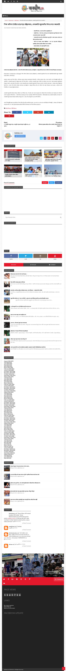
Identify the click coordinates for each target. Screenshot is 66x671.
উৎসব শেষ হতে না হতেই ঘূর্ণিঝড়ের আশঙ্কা (53, 176)
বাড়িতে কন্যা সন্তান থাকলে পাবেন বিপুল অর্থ (18, 339)
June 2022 (6, 425)
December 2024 (8, 387)
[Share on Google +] (38, 112)
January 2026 (7, 370)
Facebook (58, 182)
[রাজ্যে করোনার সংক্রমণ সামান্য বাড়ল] (33, 565)
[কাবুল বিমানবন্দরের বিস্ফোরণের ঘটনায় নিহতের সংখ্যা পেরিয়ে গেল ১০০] (53, 565)
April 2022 (6, 428)
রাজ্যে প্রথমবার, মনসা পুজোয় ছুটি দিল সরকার (41, 45)
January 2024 (7, 401)
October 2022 (7, 420)
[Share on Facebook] (17, 112)
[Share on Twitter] (27, 112)
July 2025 (6, 378)
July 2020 (6, 455)
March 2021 (7, 445)
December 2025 (8, 371)
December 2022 (8, 418)
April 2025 (6, 381)
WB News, (24, 27)
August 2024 (7, 392)
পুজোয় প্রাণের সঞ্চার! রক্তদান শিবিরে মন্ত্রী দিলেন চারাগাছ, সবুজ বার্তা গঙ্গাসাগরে (53, 160)
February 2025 (7, 384)
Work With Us (7, 606)
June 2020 (6, 456)
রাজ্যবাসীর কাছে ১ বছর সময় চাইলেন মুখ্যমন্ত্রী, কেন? (43, 30)
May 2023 (6, 411)
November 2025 (8, 372)
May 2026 (6, 365)
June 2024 (6, 394)
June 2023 (6, 410)
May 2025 (6, 380)
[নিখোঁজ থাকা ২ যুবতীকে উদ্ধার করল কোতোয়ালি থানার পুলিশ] (12, 565)
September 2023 (8, 406)
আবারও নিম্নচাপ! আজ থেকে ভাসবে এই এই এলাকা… (20, 466)
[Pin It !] (9, 116)
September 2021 (8, 437)
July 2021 (6, 440)
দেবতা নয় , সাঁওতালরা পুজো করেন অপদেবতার (19, 322)
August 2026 (7, 361)
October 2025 (7, 374)
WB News (17, 20)
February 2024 (7, 400)
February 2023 (7, 415)
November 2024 (8, 388)
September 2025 (8, 375)
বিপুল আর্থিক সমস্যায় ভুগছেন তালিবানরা (18, 282)
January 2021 (7, 447)
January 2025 (7, 385)
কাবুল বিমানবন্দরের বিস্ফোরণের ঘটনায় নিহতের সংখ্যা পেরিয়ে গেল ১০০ (53, 573)
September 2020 (8, 453)
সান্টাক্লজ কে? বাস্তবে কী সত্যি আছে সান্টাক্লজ (19, 331)
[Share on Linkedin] (49, 112)
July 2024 (6, 393)
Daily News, (18, 27)
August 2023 (7, 407)
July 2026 (6, 362)
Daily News (11, 20)
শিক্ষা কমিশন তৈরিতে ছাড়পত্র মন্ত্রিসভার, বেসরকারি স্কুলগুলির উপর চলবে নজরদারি (32, 24)
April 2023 (6, 413)
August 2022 (7, 423)
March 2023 (7, 414)
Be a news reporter (9, 605)
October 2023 (7, 405)
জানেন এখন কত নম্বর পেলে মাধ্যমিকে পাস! (18, 314)
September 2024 (8, 391)
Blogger (45, 182)
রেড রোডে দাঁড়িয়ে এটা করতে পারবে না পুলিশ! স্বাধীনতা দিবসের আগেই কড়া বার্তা (24, 474)
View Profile (21, 136)
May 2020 (6, 458)
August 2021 (7, 438)
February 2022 (7, 431)
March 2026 (7, 367)
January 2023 (7, 416)
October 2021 (7, 436)
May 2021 (6, 442)
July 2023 (6, 409)
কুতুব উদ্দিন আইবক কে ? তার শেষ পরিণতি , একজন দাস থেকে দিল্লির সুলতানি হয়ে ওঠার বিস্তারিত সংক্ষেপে (30, 298)
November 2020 (8, 450)
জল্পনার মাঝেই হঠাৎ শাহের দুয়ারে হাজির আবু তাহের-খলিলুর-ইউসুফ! (22, 491)
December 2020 (8, 449)
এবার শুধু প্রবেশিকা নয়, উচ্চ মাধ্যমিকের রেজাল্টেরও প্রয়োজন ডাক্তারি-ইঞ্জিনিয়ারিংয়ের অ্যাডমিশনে (28, 347)
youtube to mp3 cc (11, 518)
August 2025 (7, 376)
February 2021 (7, 446)
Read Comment (27, 523)
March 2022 (7, 429)
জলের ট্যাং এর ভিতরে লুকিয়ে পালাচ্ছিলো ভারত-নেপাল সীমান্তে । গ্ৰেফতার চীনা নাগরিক (26, 290)
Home (6, 20)
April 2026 (6, 366)
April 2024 (6, 397)
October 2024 (7, 389)
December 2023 (8, 402)
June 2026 (6, 363)
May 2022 (6, 427)
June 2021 (6, 441)
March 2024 (7, 398)
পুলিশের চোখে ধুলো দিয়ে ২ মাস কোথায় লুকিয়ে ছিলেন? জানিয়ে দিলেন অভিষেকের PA (25, 482)
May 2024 (6, 396)
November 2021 (8, 434)
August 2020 (7, 454)
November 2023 (8, 403)
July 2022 (6, 424)
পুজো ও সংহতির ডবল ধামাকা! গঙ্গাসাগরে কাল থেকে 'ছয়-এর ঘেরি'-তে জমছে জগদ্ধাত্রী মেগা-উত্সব (32, 159)
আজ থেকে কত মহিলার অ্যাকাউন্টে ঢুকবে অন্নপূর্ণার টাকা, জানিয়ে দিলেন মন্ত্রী (23, 499)
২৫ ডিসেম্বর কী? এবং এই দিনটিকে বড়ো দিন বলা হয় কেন (21, 306)
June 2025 (6, 379)
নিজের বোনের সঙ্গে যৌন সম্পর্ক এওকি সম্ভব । (19, 274)
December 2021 (8, 433)
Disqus (51, 182)
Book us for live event (9, 608)
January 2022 (7, 432)
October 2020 (7, 451)
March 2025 (7, 383)
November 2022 (8, 419)
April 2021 (6, 444)
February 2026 (7, 369)
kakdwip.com (7, 669)
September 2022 (8, 422)
